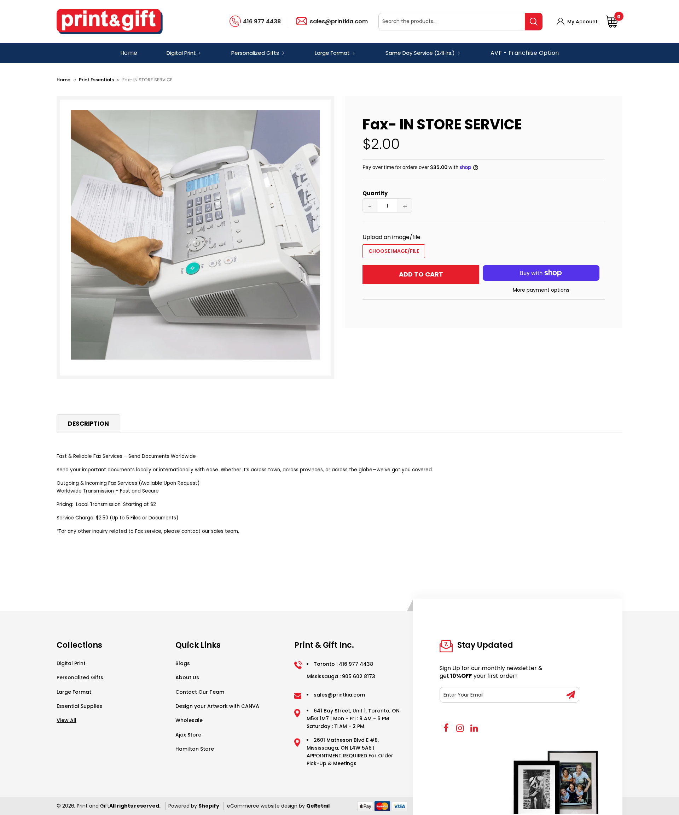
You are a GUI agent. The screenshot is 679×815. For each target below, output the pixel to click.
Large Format (74, 691)
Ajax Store (188, 734)
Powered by (183, 805)
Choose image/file (393, 251)
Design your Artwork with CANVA (217, 706)
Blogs (182, 663)
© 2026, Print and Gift (83, 805)
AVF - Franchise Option (525, 53)
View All (66, 720)
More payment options (541, 289)
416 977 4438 (262, 21)
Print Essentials (96, 79)
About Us (187, 677)
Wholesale (189, 720)
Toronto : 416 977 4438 (343, 664)
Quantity (375, 193)
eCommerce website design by (266, 805)
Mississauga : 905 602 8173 (341, 676)
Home (129, 53)
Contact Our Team (199, 691)
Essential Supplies (79, 706)
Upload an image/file (391, 237)
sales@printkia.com (339, 21)
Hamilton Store (194, 748)
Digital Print (71, 663)
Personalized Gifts (80, 677)
